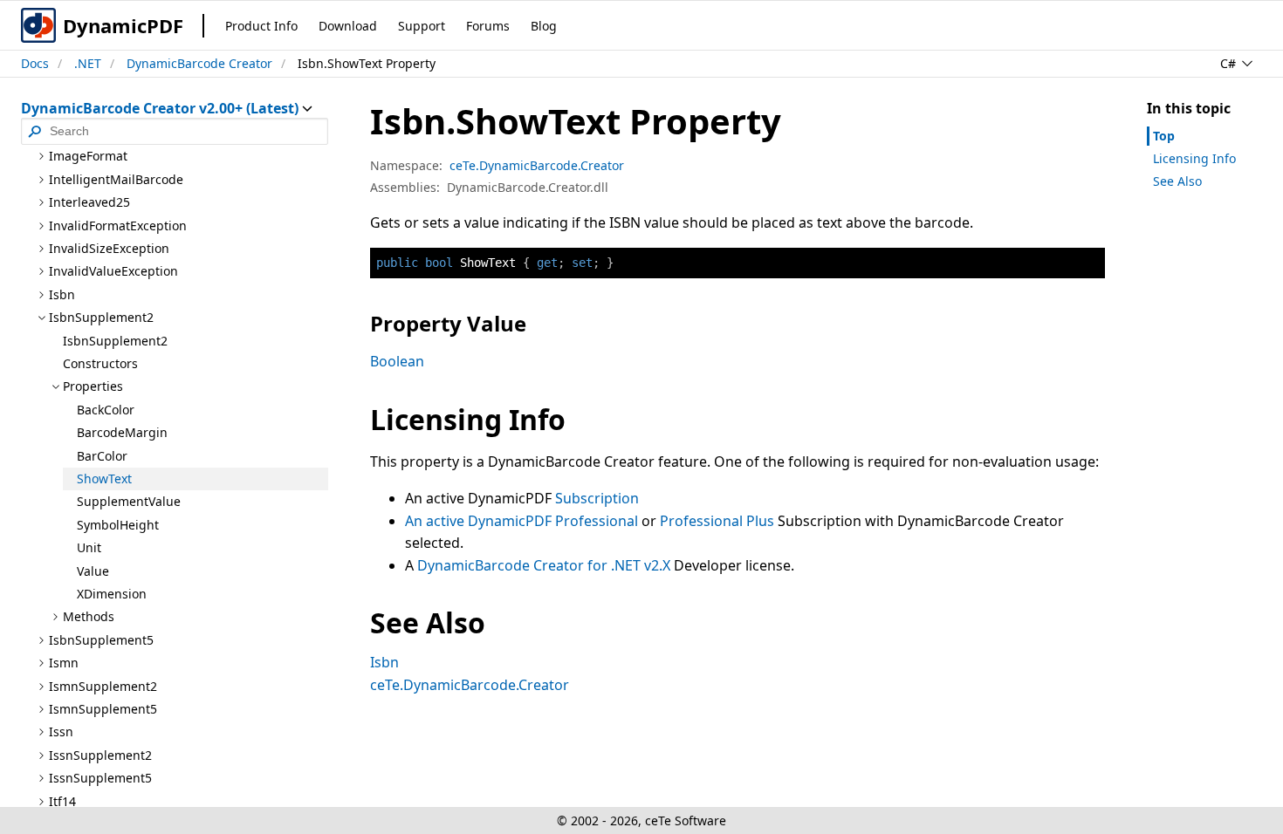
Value (93, 571)
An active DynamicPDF (480, 520)
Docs (35, 63)
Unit (89, 547)
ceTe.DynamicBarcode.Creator (536, 165)
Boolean (397, 361)
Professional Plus (717, 520)
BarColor (102, 456)
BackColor (105, 409)
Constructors (100, 363)
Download (348, 25)
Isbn (384, 662)
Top (1164, 135)
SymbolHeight (118, 524)
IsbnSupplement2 (115, 340)
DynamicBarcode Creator (199, 63)
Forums (488, 25)
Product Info (261, 25)
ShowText (104, 478)
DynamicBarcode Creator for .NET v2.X (543, 565)
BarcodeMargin (122, 432)
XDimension (112, 593)
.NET (87, 63)
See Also (1177, 181)
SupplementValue (129, 501)
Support (421, 25)
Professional (596, 520)
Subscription (597, 498)
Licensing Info (1194, 158)
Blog (544, 25)
